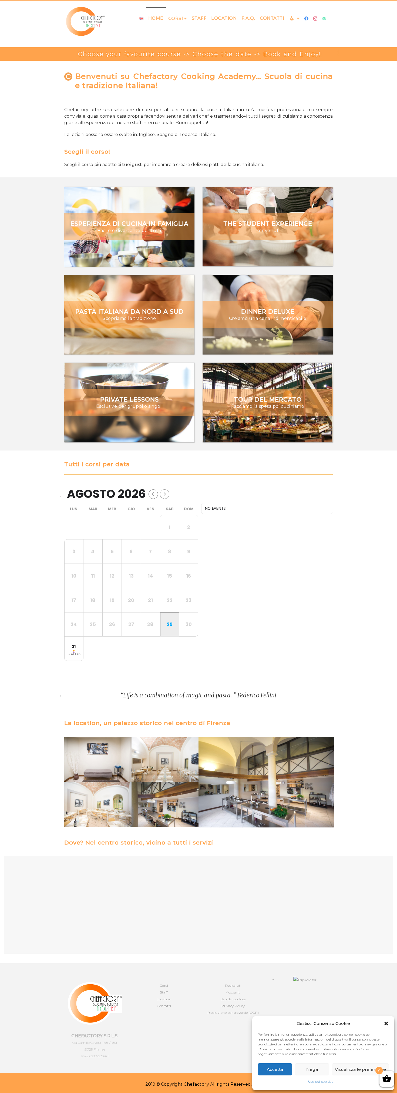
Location (224, 18)
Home (155, 18)
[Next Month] (164, 494)
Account (233, 992)
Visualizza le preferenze (360, 1069)
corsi (175, 18)
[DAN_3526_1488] (266, 782)
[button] (386, 1023)
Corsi (164, 985)
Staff (199, 18)
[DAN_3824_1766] (165, 759)
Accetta (275, 1069)
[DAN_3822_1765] (98, 804)
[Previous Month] (153, 494)
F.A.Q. (248, 18)
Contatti (272, 18)
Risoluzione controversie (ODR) (233, 1013)
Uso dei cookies (320, 1081)
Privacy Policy (233, 1006)
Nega (312, 1069)
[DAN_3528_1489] (165, 804)
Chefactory (196, 1084)
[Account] (294, 18)
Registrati (233, 985)
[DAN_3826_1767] (98, 759)
